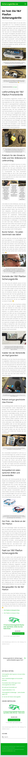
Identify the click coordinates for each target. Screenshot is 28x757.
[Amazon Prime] (22, 631)
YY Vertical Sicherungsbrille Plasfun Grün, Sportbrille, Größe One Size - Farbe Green (14, 626)
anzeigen (15, 87)
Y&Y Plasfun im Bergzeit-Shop (12, 610)
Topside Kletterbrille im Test (8, 690)
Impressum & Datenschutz (7, 750)
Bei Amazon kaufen (19, 633)
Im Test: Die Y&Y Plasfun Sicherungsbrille (11, 696)
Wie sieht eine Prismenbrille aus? (9, 687)
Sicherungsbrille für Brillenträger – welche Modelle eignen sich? (13, 659)
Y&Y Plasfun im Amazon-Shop (11, 613)
